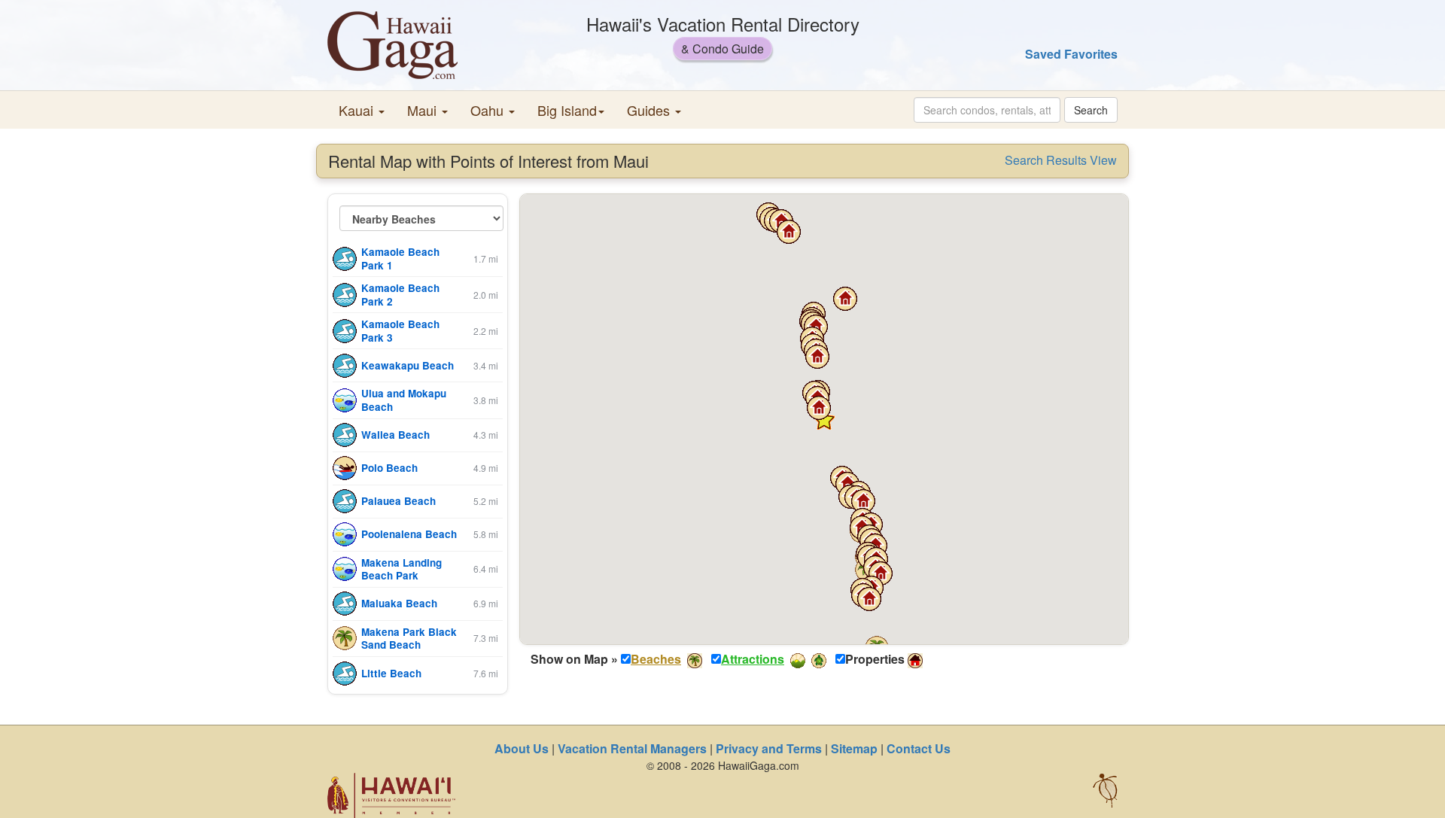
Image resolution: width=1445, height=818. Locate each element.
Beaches (656, 658)
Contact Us (919, 748)
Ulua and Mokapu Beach (403, 400)
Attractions (752, 658)
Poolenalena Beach (409, 534)
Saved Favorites (1071, 53)
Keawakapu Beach (407, 365)
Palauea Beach (398, 501)
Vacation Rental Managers (632, 748)
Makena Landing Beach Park (401, 569)
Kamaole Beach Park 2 (400, 295)
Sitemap (854, 748)
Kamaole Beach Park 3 (400, 331)
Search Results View (1061, 160)
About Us (521, 748)
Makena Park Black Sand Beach (409, 638)
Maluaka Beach (399, 603)
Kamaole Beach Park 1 (400, 258)
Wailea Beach (395, 434)
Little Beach (391, 673)
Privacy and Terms (769, 748)
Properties (875, 659)
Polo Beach (389, 468)
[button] (361, 110)
